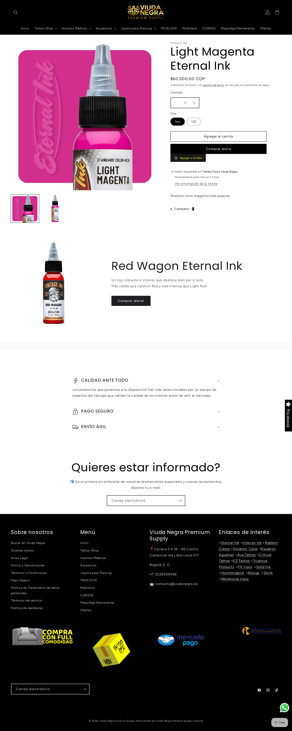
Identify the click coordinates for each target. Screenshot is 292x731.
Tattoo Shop (89, 550)
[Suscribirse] (180, 500)
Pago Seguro (20, 580)
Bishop (253, 573)
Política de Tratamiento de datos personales (35, 590)
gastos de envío (213, 84)
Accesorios (88, 565)
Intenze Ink (252, 543)
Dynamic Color (245, 549)
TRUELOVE (88, 580)
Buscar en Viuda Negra (28, 543)
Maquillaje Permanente (97, 602)
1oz (177, 121)
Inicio (84, 543)
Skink (268, 573)
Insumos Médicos (93, 558)
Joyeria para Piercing (96, 573)
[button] (15, 12)
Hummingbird (232, 573)
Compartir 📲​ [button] (184, 209)
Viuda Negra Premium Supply (117, 720)
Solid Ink (264, 567)
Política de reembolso (27, 608)
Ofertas (86, 610)
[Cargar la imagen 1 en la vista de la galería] (25, 209)
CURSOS (86, 595)
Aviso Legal (19, 558)
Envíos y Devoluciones (27, 565)
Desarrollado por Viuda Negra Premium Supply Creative (169, 720)
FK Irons (245, 567)
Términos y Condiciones (29, 573)
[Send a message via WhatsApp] (284, 707)
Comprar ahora (218, 149)
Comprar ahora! (131, 301)
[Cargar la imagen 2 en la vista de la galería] (55, 209)
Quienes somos (22, 550)
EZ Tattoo (241, 561)
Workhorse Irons (235, 579)
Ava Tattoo (246, 555)
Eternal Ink (230, 543)
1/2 (193, 121)
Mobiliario (87, 588)
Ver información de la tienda (196, 183)
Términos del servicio (26, 600)
